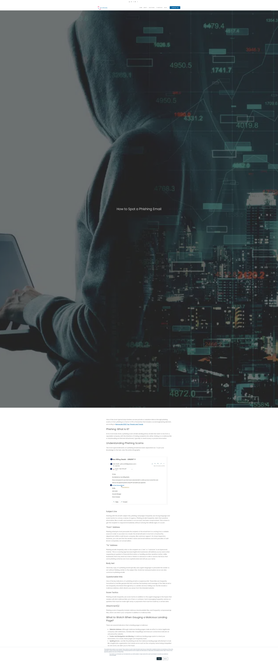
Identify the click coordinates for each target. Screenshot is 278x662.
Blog (165, 7)
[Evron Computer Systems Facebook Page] (133, 1)
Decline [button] (165, 658)
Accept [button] (159, 658)
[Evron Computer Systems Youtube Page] (135, 1)
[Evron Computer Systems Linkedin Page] (129, 1)
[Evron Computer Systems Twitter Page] (131, 1)
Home (140, 7)
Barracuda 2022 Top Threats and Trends (129, 424)
